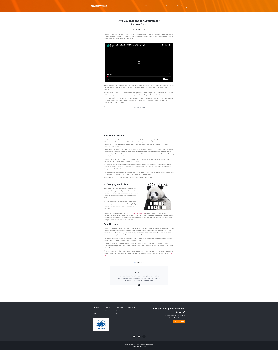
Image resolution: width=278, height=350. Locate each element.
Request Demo (180, 6)
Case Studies (119, 311)
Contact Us (131, 307)
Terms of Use (142, 346)
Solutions (153, 6)
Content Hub (119, 316)
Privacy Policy (135, 346)
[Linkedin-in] (139, 336)
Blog (117, 313)
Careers (95, 313)
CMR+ (146, 6)
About (94, 311)
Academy (95, 316)
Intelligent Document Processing (135, 213)
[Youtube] (134, 336)
